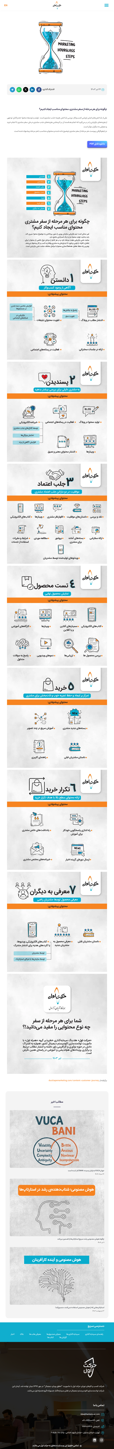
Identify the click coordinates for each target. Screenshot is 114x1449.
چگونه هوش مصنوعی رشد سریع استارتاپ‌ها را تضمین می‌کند (80, 1239)
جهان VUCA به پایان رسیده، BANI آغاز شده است (86, 1170)
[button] (106, 5)
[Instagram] (101, 1440)
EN (5, 5)
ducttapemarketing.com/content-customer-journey (74, 1080)
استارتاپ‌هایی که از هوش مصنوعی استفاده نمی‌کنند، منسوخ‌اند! (79, 1307)
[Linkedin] (94, 1440)
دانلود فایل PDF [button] (97, 144)
